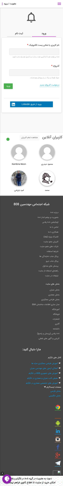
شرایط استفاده (52, 251)
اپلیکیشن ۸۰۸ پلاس (50, 222)
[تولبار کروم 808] (58, 408)
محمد (47, 190)
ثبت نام (19, 33)
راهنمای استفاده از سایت (48, 271)
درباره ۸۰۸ (54, 212)
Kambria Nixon (19, 164)
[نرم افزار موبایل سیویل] (58, 424)
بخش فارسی (55, 391)
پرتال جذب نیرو (52, 261)
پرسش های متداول (50, 266)
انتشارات (56, 319)
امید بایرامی (19, 190)
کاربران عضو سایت (50, 241)
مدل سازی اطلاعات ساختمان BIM (45, 304)
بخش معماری (53, 295)
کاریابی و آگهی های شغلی (49, 338)
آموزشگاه (55, 309)
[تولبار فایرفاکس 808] (58, 416)
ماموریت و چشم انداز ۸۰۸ (48, 217)
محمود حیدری (47, 164)
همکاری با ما (53, 232)
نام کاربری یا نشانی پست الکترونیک (43, 45)
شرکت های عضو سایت (49, 246)
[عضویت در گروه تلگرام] (58, 464)
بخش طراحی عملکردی (50, 299)
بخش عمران (54, 290)
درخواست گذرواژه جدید (49, 85)
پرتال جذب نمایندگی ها (48, 256)
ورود (44, 33)
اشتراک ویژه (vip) (51, 237)
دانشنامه (56, 329)
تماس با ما (54, 227)
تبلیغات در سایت (51, 275)
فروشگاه (56, 314)
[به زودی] (18, 121)
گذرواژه (55, 66)
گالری (57, 324)
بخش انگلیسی (54, 396)
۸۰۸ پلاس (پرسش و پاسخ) (48, 333)
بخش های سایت (52, 284)
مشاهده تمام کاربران (29, 137)
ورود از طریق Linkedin (31, 104)
